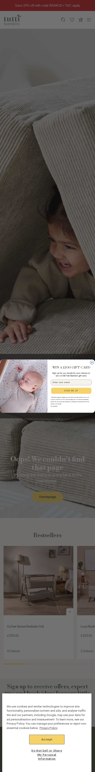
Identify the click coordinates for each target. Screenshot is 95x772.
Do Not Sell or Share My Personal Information (46, 754)
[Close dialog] (92, 362)
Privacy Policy (48, 728)
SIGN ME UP (71, 390)
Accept (46, 739)
